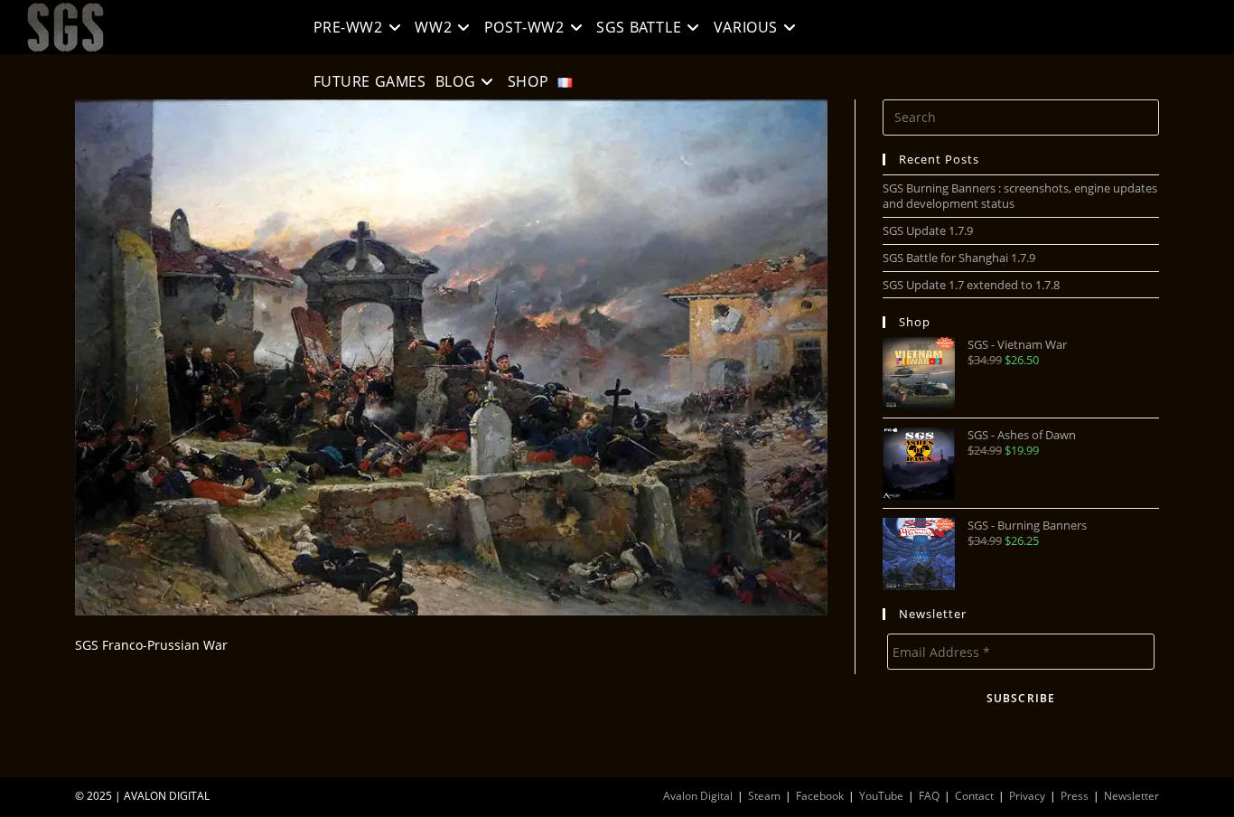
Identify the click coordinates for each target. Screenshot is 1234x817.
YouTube (881, 795)
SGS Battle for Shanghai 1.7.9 (959, 257)
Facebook (820, 795)
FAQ (929, 795)
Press (1075, 795)
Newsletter (1131, 795)
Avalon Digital (698, 795)
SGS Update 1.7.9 (928, 230)
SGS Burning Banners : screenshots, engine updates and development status (1020, 195)
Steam (764, 795)
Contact (974, 795)
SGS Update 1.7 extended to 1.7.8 (971, 285)
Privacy (1027, 795)
